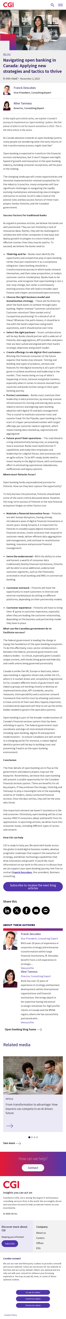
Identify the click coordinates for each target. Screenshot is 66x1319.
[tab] (29, 1138)
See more (9, 1143)
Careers (40, 1237)
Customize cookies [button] (33, 1299)
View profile (27, 968)
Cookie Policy (10, 1315)
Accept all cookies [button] (33, 1292)
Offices (40, 1243)
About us (41, 1232)
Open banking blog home (20, 1029)
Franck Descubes (25, 88)
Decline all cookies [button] (33, 1305)
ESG (38, 1248)
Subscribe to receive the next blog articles (33, 886)
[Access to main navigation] (60, 5)
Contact (33, 1168)
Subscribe (10, 1243)
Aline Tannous (23, 103)
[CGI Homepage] (8, 5)
